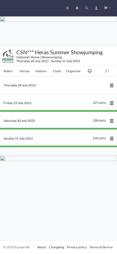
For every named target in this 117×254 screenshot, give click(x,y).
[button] (107, 8)
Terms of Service (101, 247)
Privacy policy (77, 247)
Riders (8, 71)
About (41, 247)
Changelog (56, 247)
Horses (25, 71)
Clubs (57, 71)
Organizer (73, 71)
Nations (41, 71)
